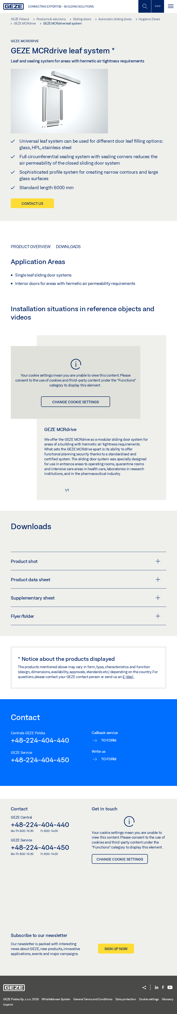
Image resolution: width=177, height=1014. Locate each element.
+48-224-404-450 (40, 760)
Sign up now (116, 949)
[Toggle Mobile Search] (144, 6)
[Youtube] (170, 987)
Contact (19, 808)
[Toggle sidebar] (157, 6)
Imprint (8, 1004)
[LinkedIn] (156, 987)
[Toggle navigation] (170, 6)
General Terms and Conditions (92, 999)
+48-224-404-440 (40, 740)
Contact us (32, 203)
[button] (144, 987)
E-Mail (128, 677)
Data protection (125, 999)
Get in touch (104, 808)
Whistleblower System (56, 999)
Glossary (167, 999)
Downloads (68, 246)
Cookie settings (149, 999)
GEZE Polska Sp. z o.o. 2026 (21, 999)
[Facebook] (163, 987)
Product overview (31, 246)
